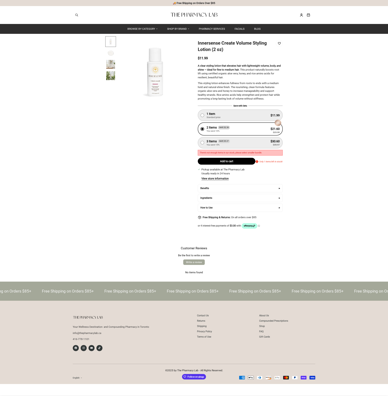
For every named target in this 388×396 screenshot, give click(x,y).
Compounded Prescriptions (273, 320)
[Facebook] (76, 348)
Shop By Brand (177, 28)
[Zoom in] (182, 42)
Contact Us (203, 315)
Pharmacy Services (212, 28)
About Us (264, 315)
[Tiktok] (99, 348)
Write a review (194, 262)
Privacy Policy (204, 331)
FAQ (261, 331)
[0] (308, 15)
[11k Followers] (84, 348)
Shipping (202, 326)
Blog (257, 28)
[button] (240, 115)
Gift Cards (264, 336)
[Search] (77, 15)
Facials (239, 28)
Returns (201, 320)
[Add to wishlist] (279, 43)
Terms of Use (204, 336)
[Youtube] (92, 348)
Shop (262, 326)
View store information (215, 178)
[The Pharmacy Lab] (194, 15)
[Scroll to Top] (382, 379)
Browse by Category (141, 28)
